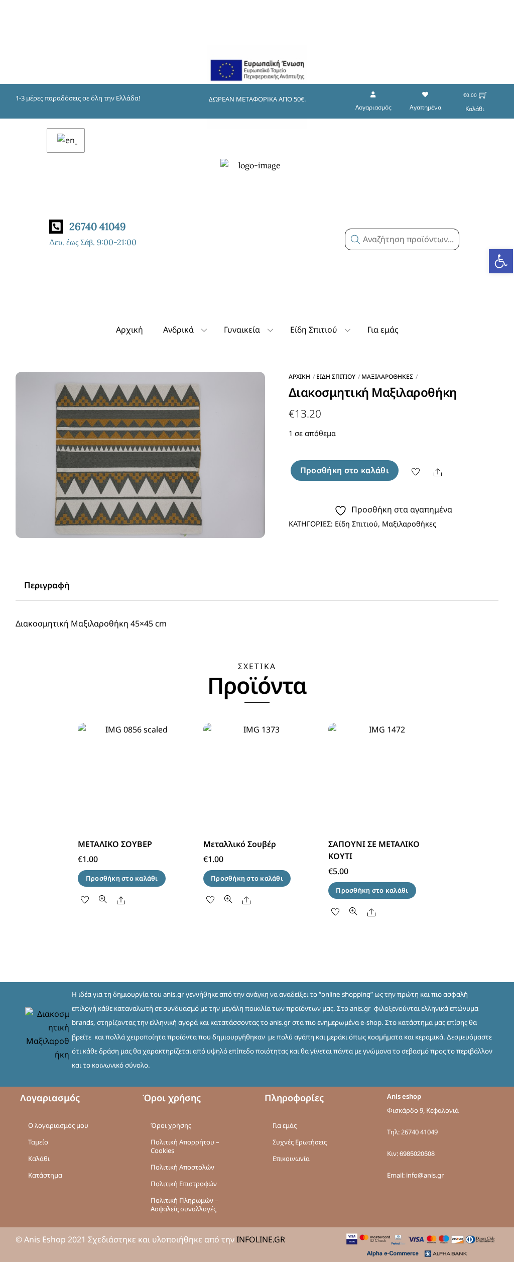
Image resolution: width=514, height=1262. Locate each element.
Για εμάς (383, 329)
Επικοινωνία (291, 1158)
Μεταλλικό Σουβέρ (239, 844)
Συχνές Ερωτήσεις (300, 1141)
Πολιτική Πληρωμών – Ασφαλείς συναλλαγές (184, 1204)
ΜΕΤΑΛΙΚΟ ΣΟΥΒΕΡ (115, 844)
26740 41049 (419, 1131)
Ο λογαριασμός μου (58, 1125)
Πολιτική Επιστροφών (184, 1183)
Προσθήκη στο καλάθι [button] (122, 878)
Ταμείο (38, 1141)
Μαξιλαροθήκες (387, 376)
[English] (66, 140)
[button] (501, 261)
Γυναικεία (242, 329)
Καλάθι (39, 1158)
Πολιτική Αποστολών (182, 1167)
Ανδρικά (178, 329)
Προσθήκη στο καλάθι (344, 470)
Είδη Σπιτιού (313, 329)
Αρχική (129, 329)
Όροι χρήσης (171, 1125)
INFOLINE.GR (260, 1239)
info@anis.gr (425, 1175)
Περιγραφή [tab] (47, 585)
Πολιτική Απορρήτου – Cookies (185, 1146)
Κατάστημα (45, 1175)
